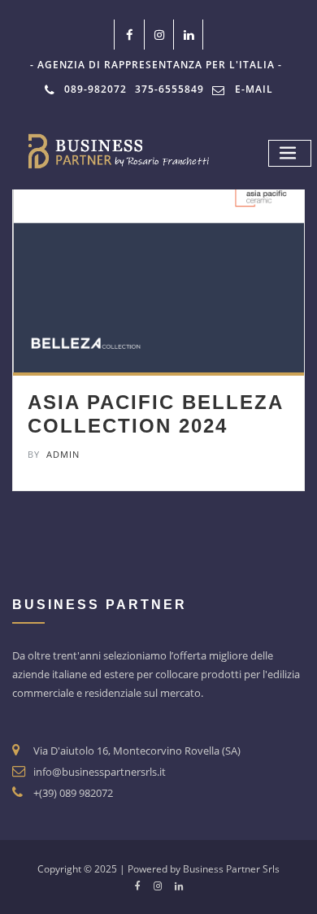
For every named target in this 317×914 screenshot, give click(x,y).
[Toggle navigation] (289, 153)
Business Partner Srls (231, 869)
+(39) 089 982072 (73, 793)
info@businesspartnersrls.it (99, 771)
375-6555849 (169, 89)
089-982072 (95, 89)
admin (54, 454)
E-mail (254, 89)
